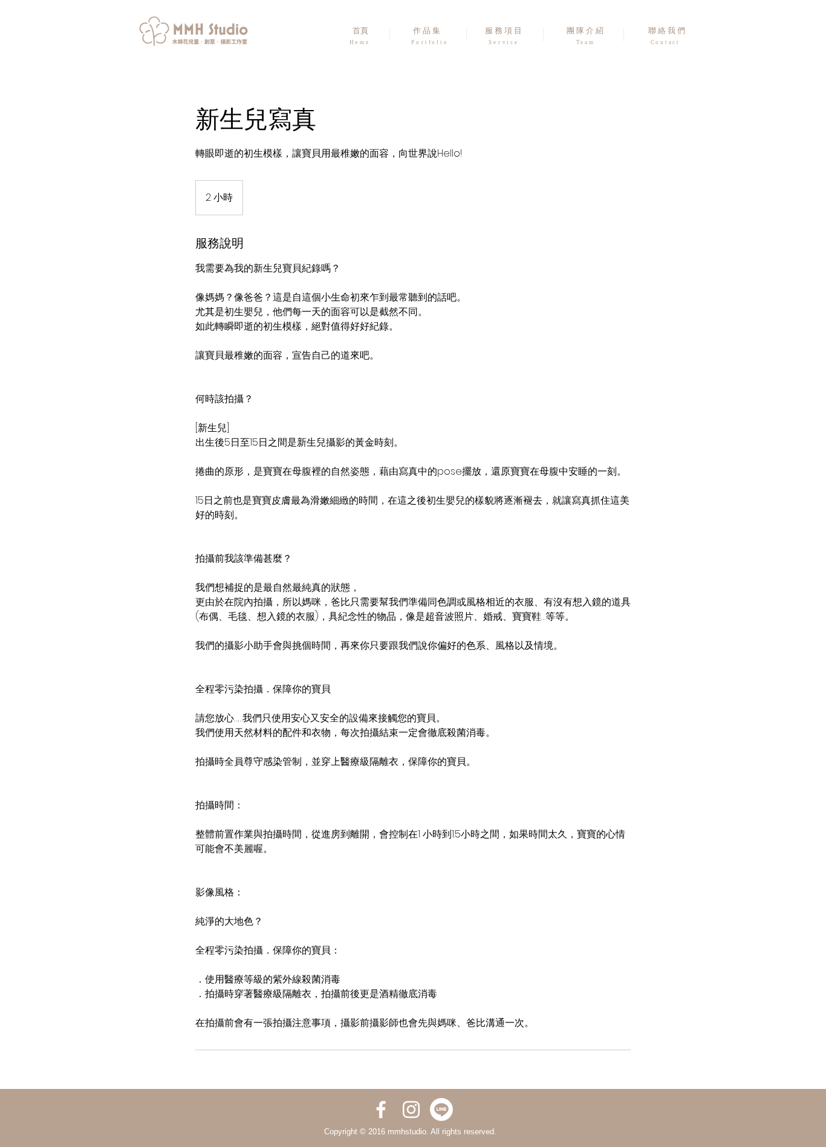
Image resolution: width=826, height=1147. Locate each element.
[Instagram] (411, 1109)
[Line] (441, 1109)
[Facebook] (380, 1109)
